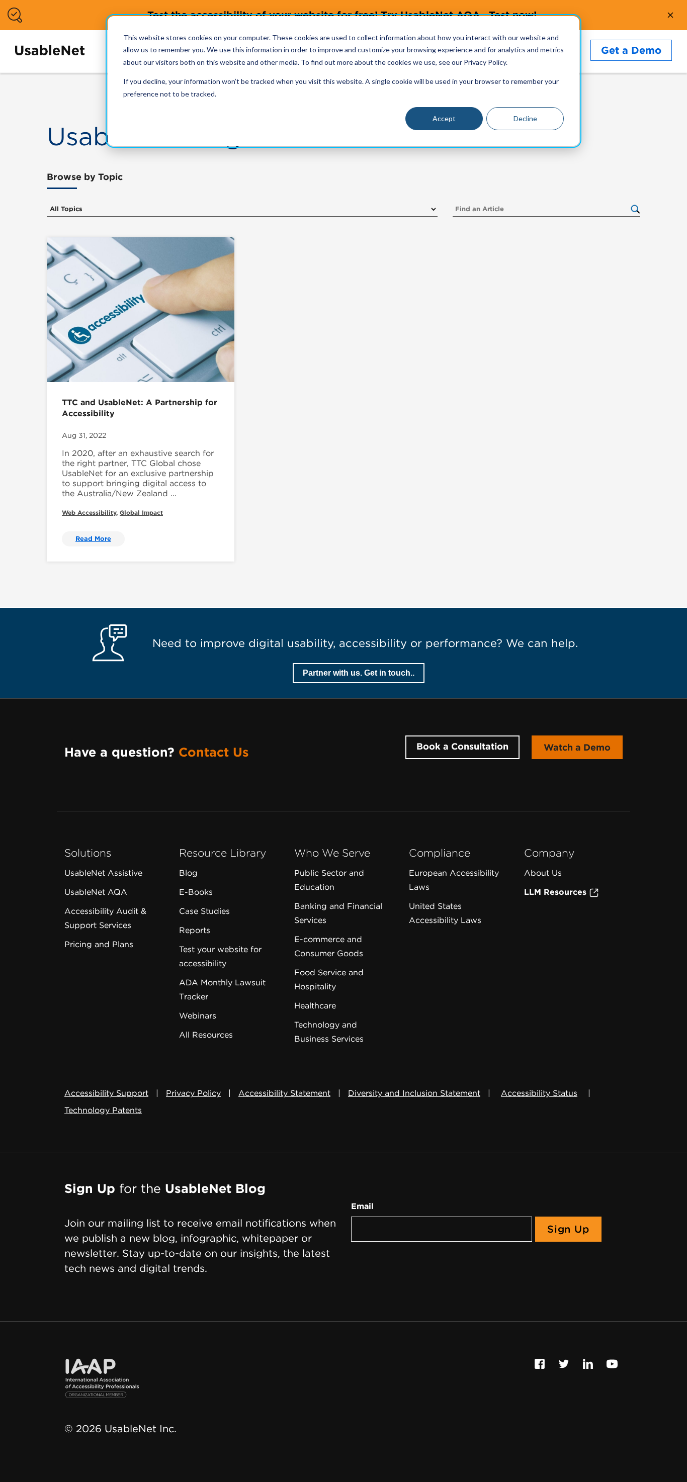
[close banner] (670, 15)
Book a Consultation (462, 746)
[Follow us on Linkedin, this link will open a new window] (589, 1363)
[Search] (635, 209)
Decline (525, 118)
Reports (194, 930)
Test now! (513, 15)
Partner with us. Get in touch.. (358, 673)
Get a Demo (631, 50)
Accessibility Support (106, 1093)
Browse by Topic (85, 176)
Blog (188, 873)
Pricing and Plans (98, 944)
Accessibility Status (539, 1093)
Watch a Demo (577, 747)
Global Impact (141, 512)
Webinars (197, 1016)
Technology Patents (103, 1110)
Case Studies (204, 911)
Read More (93, 538)
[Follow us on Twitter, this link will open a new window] (565, 1363)
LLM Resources (556, 892)
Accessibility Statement (284, 1093)
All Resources (206, 1035)
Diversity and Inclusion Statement (414, 1093)
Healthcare (315, 1005)
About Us (543, 873)
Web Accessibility (89, 512)
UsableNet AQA (95, 892)
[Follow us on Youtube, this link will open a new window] (612, 1363)
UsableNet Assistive (103, 873)
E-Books (196, 892)
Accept (444, 118)
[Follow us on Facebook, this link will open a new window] (541, 1363)
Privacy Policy (193, 1093)
